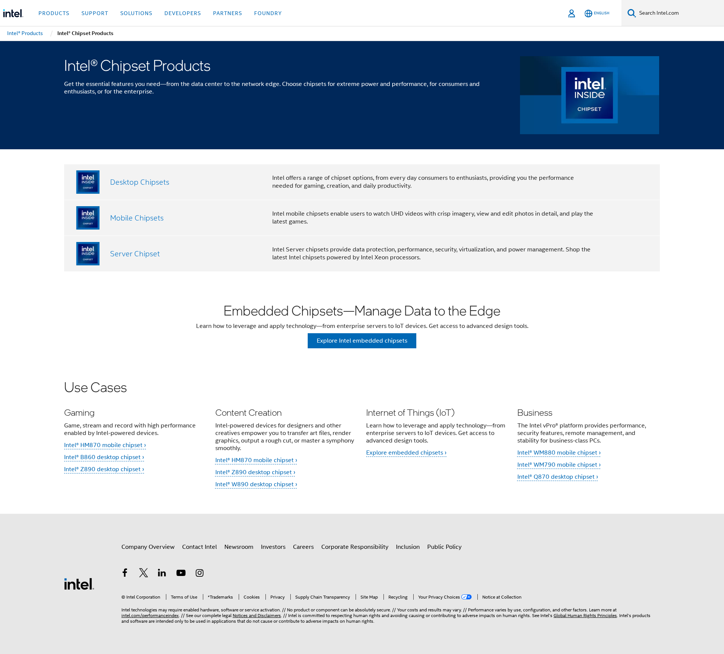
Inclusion (408, 547)
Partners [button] (227, 13)
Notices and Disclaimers (257, 615)
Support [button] (94, 13)
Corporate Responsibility (354, 547)
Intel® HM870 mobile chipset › (105, 445)
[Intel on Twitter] (143, 574)
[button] (362, 438)
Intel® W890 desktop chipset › (256, 484)
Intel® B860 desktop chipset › (104, 457)
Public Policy (444, 547)
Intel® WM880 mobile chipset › (559, 452)
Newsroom (238, 547)
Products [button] (53, 13)
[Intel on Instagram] (199, 574)
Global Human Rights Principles (585, 615)
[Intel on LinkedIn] (162, 574)
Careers (303, 547)
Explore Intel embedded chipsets (362, 341)
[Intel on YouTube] (181, 574)
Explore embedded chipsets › (406, 452)
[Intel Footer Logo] (79, 583)
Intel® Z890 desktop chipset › (104, 469)
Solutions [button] (136, 13)
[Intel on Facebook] (124, 574)
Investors (273, 547)
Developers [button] (182, 13)
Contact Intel (199, 547)
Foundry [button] (268, 13)
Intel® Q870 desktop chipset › (557, 477)
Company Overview (148, 547)
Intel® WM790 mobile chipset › (559, 465)
